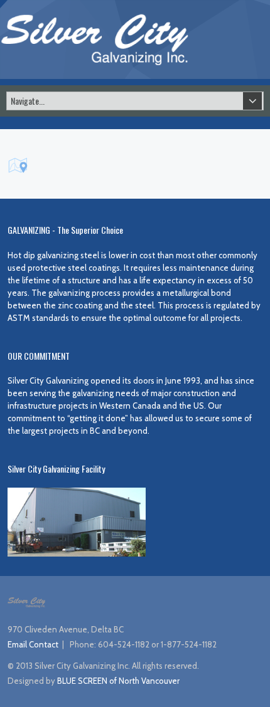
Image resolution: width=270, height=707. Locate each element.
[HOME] (94, 38)
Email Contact (33, 644)
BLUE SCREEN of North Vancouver (118, 681)
